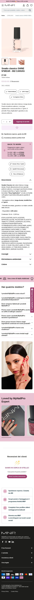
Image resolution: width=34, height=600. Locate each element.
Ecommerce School (11, 588)
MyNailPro (8, 585)
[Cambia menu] (3, 5)
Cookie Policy (14, 591)
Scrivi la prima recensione (17, 476)
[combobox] (17, 10)
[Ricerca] (30, 10)
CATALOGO (10, 15)
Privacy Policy (5, 591)
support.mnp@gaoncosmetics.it (10, 586)
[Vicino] (30, 144)
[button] (17, 180)
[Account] (24, 5)
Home (3, 15)
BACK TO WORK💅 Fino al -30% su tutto (17, 1)
